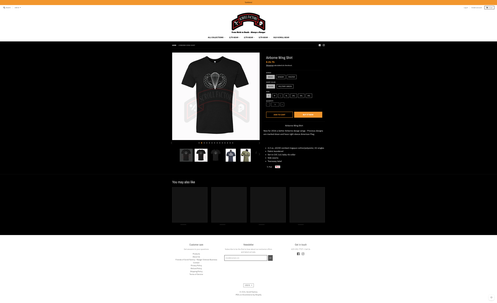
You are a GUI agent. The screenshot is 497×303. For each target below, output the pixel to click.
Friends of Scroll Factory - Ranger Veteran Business (196, 259)
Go (270, 258)
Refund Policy (196, 268)
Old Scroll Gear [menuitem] (281, 37)
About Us (196, 257)
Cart (491, 8)
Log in (466, 8)
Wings (268, 73)
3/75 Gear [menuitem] (263, 37)
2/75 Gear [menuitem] (248, 37)
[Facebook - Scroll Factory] (320, 45)
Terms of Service (196, 274)
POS (237, 295)
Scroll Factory (251, 292)
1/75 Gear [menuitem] (233, 37)
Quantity (269, 101)
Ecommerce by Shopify (252, 295)
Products (196, 254)
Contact (196, 262)
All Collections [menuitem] (216, 37)
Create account (476, 8)
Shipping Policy (196, 271)
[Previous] (172, 143)
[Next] (259, 143)
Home (174, 45)
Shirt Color (270, 82)
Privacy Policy (196, 265)
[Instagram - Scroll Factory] (324, 45)
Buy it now (308, 115)
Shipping (269, 65)
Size (267, 92)
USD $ (17, 8)
